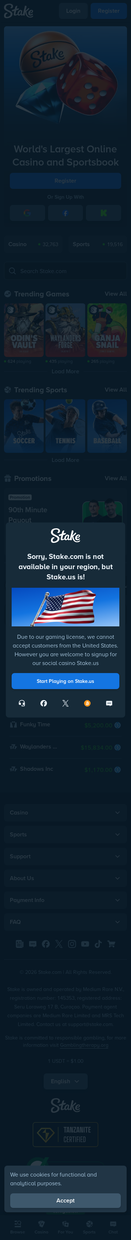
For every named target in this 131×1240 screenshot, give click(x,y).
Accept (65, 1200)
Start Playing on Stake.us (65, 681)
